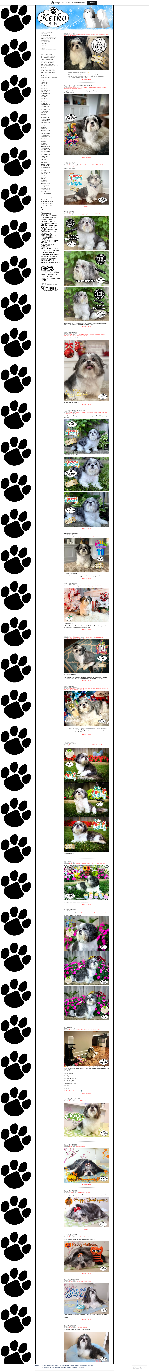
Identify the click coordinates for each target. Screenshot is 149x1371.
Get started (92, 3)
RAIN (51, 265)
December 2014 (45, 149)
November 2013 (45, 169)
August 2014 (44, 156)
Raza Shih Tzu (45, 43)
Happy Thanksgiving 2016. (71, 1144)
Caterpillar (45, 223)
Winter (43, 280)
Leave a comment (86, 79)
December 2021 (45, 93)
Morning (47, 256)
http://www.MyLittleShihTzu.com (72, 1090)
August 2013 (44, 173)
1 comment (87, 206)
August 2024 (44, 85)
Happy (45, 239)
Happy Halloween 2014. (70, 1234)
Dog (44, 229)
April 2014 (44, 161)
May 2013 (43, 178)
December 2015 (45, 132)
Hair (55, 235)
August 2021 (44, 95)
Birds (52, 214)
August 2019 (44, 101)
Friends (53, 231)
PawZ (55, 258)
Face (43, 231)
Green (48, 233)
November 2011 (45, 190)
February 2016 (45, 130)
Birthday (44, 216)
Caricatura (44, 221)
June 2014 (43, 159)
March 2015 (44, 144)
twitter (43, 48)
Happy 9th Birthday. (69, 742)
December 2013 (45, 167)
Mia (42, 256)
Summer (56, 273)
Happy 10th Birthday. (70, 635)
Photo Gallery (45, 40)
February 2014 (45, 164)
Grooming (47, 235)
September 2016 (46, 122)
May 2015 (43, 141)
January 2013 (45, 185)
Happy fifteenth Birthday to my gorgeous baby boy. (79, 85)
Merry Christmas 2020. (48, 72)
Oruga (47, 258)
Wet (58, 278)
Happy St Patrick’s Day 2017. (72, 1098)
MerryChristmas (51, 254)
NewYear (85, 1327)
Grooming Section (52, 284)
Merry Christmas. (69, 686)
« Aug (42, 209)
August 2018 (44, 108)
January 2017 (45, 117)
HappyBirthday (50, 241)
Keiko (45, 246)
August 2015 (44, 138)
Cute (44, 226)
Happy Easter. (68, 861)
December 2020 (45, 96)
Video (55, 278)
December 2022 (45, 90)
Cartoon (52, 221)
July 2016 (43, 125)
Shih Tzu (79, 637)
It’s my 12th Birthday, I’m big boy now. (75, 410)
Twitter (49, 276)
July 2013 (43, 175)
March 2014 (44, 162)
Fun (43, 233)
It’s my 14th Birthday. (47, 59)
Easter (54, 229)
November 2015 (45, 133)
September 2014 (46, 154)
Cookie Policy (82, 1367)
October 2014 (45, 153)
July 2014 (43, 157)
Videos (56, 290)
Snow (50, 271)
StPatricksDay (46, 273)
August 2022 (44, 91)
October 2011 (45, 191)
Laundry (43, 251)
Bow (43, 217)
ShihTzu (47, 268)
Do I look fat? (68, 1027)
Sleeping (44, 271)
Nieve (43, 258)
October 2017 (45, 111)
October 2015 (45, 135)
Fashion (48, 231)
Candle (85, 1281)
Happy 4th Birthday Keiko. (71, 1279)
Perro (45, 260)
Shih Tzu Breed (45, 42)
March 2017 (44, 116)
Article (43, 284)
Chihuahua (53, 223)
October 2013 (45, 170)
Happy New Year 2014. (70, 1325)
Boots (54, 216)
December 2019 (45, 100)
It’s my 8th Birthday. (70, 909)
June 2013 (43, 177)
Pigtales (57, 262)
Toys (43, 276)
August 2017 (44, 112)
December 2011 (45, 188)
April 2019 (44, 103)
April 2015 (44, 143)
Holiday (44, 243)
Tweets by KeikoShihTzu (48, 50)
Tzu (53, 276)
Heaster (88, 863)
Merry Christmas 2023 (47, 61)
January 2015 (45, 148)
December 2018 (45, 104)
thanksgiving (52, 274)
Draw (49, 229)
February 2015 (45, 146)
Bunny (50, 219)
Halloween (47, 237)
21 (48, 203)
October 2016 (45, 120)
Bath (48, 214)
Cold (55, 225)
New (55, 256)
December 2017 (45, 109)
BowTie (54, 218)
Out (51, 258)
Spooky (89, 1236)
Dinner (53, 227)
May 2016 (43, 127)
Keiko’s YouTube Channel (48, 37)
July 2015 (43, 140)
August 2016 (44, 124)
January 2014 (45, 165)
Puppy (45, 264)
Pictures (48, 288)
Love (44, 252)
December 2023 (45, 87)
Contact (43, 45)
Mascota (50, 253)
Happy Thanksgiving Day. (71, 1190)
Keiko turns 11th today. (48, 70)
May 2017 (43, 114)
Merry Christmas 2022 (47, 64)
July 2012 (43, 186)
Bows (48, 218)
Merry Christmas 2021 (47, 69)
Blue (50, 216)
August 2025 (44, 83)
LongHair (55, 251)
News (44, 286)
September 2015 (46, 136)
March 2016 (44, 128)
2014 (78, 1327)
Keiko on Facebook (47, 35)
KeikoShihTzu (49, 248)
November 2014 (45, 151)
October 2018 (45, 106)
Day (49, 227)
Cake (82, 1281)
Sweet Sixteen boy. (47, 54)
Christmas (47, 225)
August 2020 (44, 98)
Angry (43, 214)
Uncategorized (48, 290)
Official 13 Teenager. (47, 62)
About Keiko (44, 34)
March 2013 (44, 182)
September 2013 (46, 172)
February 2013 (45, 183)
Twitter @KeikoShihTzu (48, 38)
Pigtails (50, 262)
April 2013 (44, 180)
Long (49, 251)
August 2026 (44, 82)
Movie (52, 256)
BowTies (44, 219)
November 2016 (45, 119)
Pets (44, 262)
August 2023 (44, 88)
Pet (51, 260)
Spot (55, 271)
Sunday (43, 274)
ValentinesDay (47, 278)
